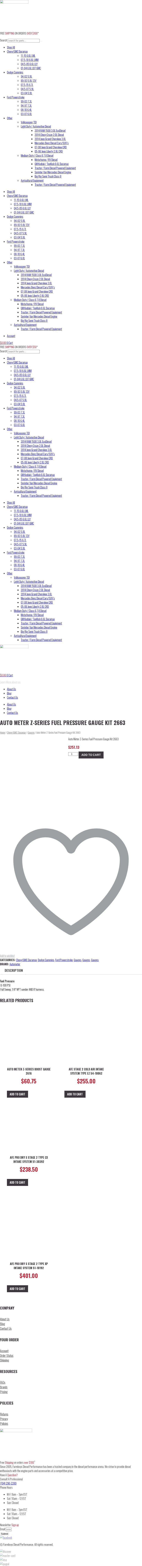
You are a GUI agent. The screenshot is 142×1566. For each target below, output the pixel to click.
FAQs (2, 1382)
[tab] (14, 970)
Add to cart (91, 754)
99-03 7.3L (26, 101)
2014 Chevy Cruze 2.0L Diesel (49, 135)
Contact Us (12, 697)
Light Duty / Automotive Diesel (36, 126)
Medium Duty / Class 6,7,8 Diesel (37, 155)
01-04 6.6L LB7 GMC (31, 68)
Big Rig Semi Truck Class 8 (48, 176)
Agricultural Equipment (32, 180)
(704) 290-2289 (8, 1483)
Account (4, 1351)
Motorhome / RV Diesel (46, 160)
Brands (3, 1387)
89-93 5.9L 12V (28, 81)
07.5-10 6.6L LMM (29, 60)
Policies (4, 1423)
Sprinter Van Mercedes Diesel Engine (53, 172)
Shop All (11, 47)
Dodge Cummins (15, 72)
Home (2, 732)
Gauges (31, 732)
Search (3, 40)
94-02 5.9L (26, 76)
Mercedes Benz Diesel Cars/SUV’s (52, 143)
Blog (9, 693)
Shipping (4, 1360)
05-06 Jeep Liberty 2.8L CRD (49, 151)
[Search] (41, 41)
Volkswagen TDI (29, 122)
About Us (11, 689)
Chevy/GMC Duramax (17, 51)
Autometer (15, 964)
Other (9, 118)
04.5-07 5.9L (27, 89)
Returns (4, 1414)
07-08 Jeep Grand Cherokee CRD (51, 147)
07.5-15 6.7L (27, 85)
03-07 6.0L (26, 114)
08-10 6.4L (26, 110)
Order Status (6, 1355)
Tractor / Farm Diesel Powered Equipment (55, 168)
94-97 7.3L (26, 106)
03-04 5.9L (26, 93)
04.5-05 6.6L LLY (29, 64)
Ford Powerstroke (15, 97)
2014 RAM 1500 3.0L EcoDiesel (50, 130)
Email (3, 1529)
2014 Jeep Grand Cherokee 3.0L (50, 139)
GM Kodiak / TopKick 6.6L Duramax (52, 164)
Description (14, 970)
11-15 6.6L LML (28, 56)
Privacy (4, 1419)
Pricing (4, 1391)
